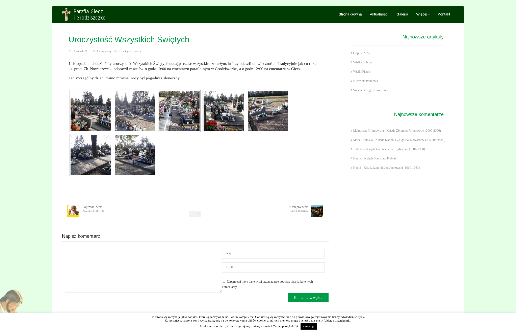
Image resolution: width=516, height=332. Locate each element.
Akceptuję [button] (308, 326)
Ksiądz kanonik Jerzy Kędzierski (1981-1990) (395, 149)
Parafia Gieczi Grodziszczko (90, 14)
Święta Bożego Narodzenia (370, 90)
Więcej (421, 14)
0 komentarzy (104, 51)
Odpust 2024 (361, 53)
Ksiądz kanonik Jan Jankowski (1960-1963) (392, 167)
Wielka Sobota (362, 62)
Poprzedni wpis (93, 208)
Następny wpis (298, 208)
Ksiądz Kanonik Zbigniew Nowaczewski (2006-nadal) (410, 140)
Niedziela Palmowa (365, 81)
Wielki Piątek (361, 71)
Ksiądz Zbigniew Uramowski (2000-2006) (413, 130)
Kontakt (444, 14)
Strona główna (350, 14)
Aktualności (379, 14)
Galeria (402, 14)
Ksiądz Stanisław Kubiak (380, 158)
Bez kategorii (125, 51)
